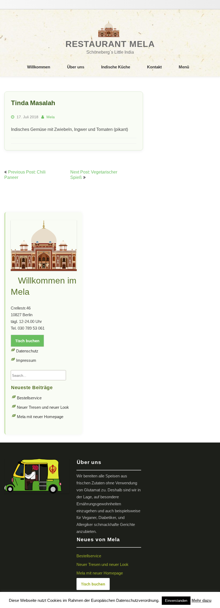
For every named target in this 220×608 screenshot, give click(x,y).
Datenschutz (27, 350)
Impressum (26, 360)
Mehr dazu (201, 600)
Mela (50, 116)
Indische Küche (115, 66)
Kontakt (154, 66)
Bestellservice (29, 397)
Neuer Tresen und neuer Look (43, 407)
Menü (184, 66)
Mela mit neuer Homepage (40, 416)
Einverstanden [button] (176, 600)
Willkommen (38, 66)
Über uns (75, 66)
